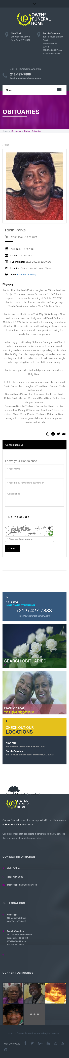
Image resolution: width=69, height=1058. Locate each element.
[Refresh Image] (50, 533)
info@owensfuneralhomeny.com (25, 77)
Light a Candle (18, 517)
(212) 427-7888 (34, 610)
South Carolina (30, 752)
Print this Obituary (26, 274)
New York (25, 744)
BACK (6, 145)
